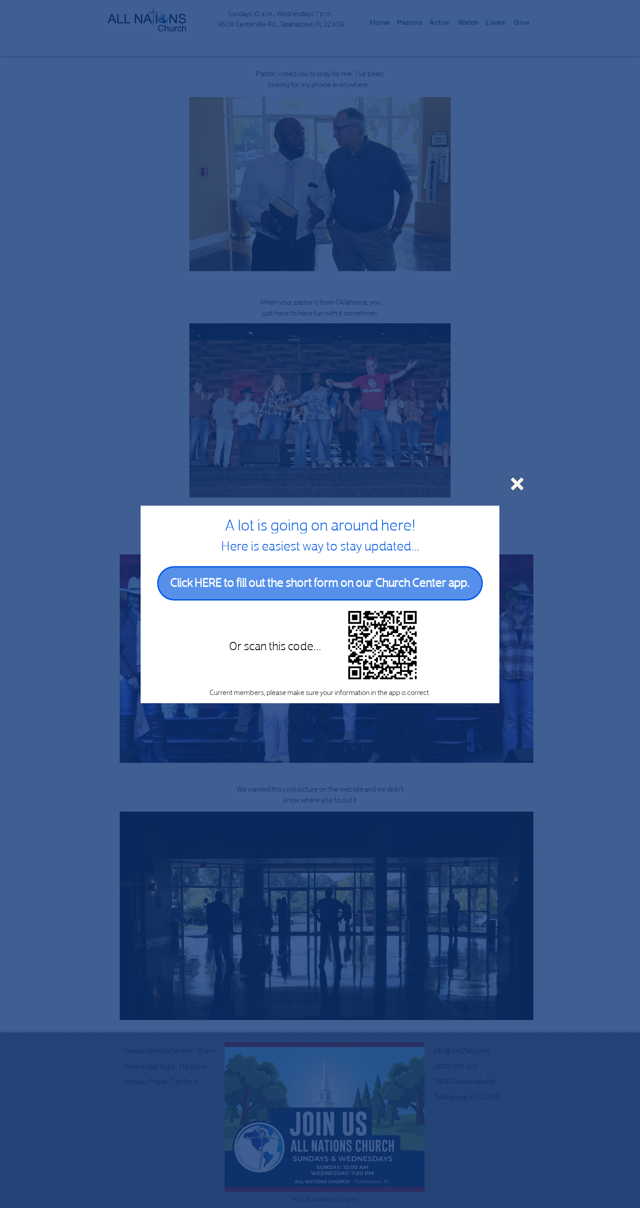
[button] (517, 483)
